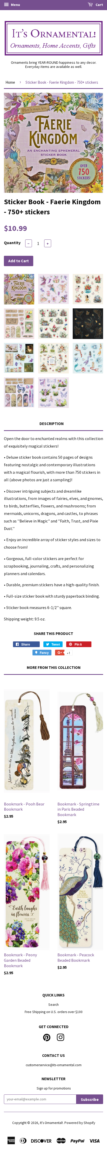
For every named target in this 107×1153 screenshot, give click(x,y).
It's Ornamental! (51, 1123)
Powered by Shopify (79, 1123)
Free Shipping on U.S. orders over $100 (54, 1012)
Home (10, 82)
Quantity (12, 242)
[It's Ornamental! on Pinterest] (47, 1037)
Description (51, 423)
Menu (15, 4)
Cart (99, 4)
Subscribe (90, 1099)
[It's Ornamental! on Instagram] (60, 1037)
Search (53, 1004)
